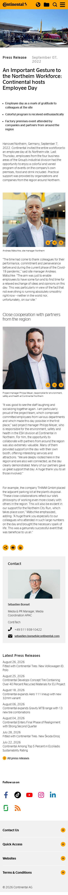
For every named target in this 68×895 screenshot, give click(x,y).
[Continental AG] (15, 4)
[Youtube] (30, 795)
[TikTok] (18, 795)
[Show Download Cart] (46, 5)
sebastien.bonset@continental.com (37, 636)
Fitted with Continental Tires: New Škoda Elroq (31, 736)
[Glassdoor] (6, 808)
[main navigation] (62, 5)
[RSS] (18, 808)
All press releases (18, 758)
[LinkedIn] (53, 795)
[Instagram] (41, 795)
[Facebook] (6, 795)
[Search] (55, 4)
